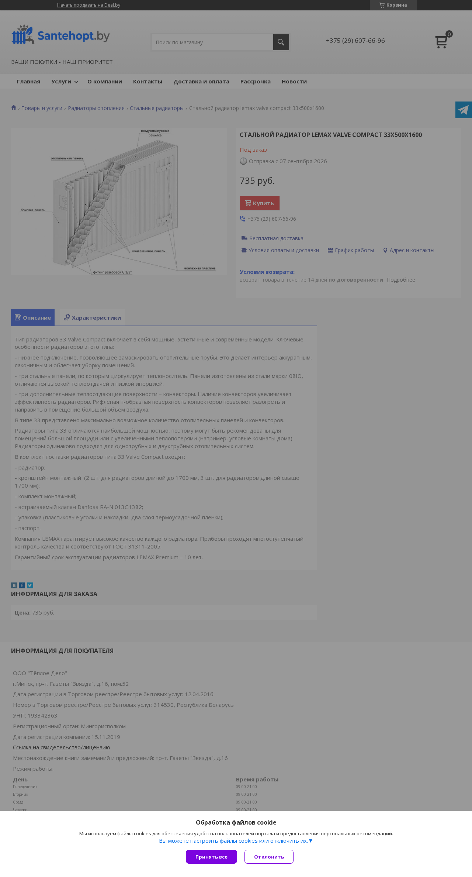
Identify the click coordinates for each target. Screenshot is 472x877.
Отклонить (269, 856)
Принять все (211, 856)
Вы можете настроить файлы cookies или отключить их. (233, 840)
